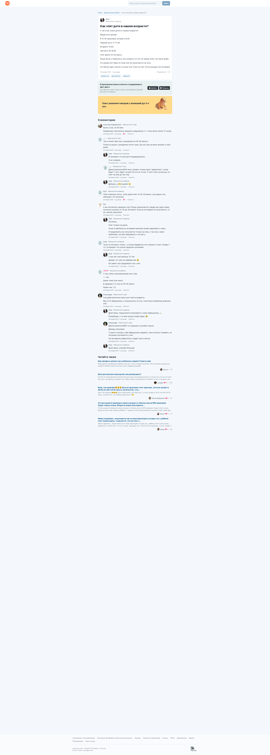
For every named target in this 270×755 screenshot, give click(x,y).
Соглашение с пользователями (83, 738)
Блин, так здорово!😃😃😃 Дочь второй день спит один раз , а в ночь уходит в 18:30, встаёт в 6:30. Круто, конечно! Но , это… (133, 388)
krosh (105, 241)
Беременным (182, 738)
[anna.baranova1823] (105, 155)
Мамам (191, 738)
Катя (105, 191)
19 (169, 72)
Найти (166, 3)
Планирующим (77, 741)
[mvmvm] (100, 243)
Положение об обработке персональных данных (114, 738)
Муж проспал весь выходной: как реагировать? (119, 374)
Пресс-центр (90, 741)
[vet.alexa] (100, 296)
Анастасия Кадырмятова (112, 124)
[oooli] (100, 139)
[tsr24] (100, 272)
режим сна (105, 76)
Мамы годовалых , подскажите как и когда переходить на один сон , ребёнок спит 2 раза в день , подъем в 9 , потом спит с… (133, 419)
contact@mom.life (87, 750)
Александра (107, 294)
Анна (107, 19)
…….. (104, 138)
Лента (100, 13)
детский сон (116, 76)
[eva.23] (100, 205)
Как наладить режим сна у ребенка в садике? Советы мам (124, 361)
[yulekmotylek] (100, 192)
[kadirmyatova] (100, 126)
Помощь (138, 738)
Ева (104, 204)
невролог (126, 76)
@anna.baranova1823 (112, 13)
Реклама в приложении (151, 738)
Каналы (165, 738)
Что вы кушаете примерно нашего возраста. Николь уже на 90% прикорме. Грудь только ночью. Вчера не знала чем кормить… (132, 404)
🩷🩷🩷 (105, 270)
